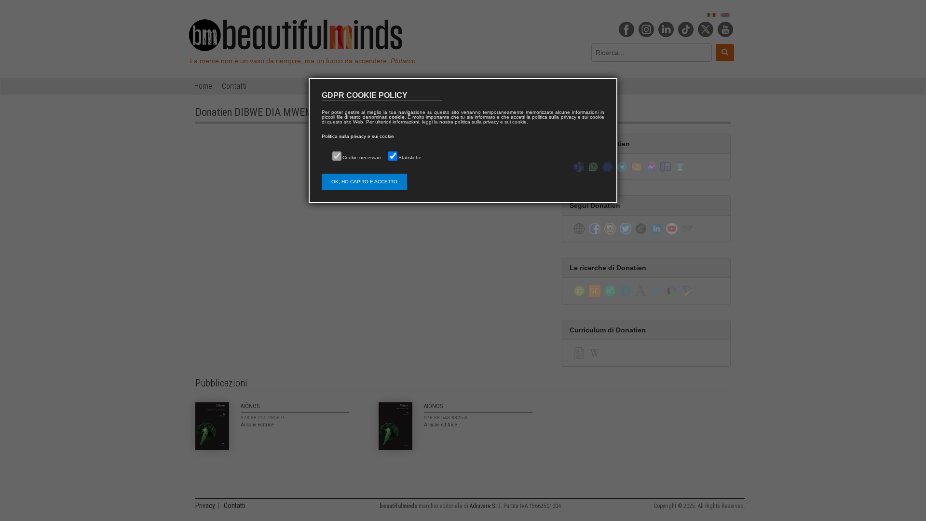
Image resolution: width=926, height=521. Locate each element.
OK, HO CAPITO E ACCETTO (364, 181)
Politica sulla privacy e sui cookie (358, 136)
